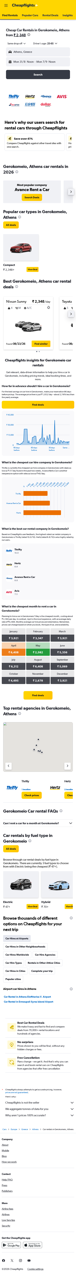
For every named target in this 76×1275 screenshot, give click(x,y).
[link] (32, 197)
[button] (6, 5)
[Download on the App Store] (32, 1245)
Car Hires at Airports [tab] (16, 938)
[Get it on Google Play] (11, 1245)
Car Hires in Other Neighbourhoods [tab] (25, 946)
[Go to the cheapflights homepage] (25, 5)
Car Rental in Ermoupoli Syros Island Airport (28, 1001)
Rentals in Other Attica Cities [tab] (44, 962)
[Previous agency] (8, 766)
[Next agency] (67, 766)
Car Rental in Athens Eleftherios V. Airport (27, 996)
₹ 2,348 (20, 35)
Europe (14, 1129)
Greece (24, 1129)
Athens (35, 1129)
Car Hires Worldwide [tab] (17, 954)
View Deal (32, 269)
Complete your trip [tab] (42, 971)
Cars (4, 1129)
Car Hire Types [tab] (13, 962)
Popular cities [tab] (13, 979)
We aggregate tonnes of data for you (26, 1109)
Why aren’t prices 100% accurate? (25, 1115)
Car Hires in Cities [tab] (15, 971)
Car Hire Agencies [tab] (45, 954)
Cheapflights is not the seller (22, 1102)
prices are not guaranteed (16, 1092)
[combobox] (17, 43)
